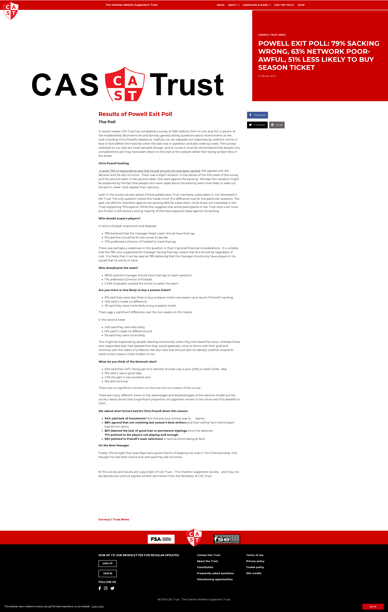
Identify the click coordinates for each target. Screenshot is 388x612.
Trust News (278, 34)
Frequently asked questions (215, 573)
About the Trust (207, 561)
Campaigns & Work (255, 4)
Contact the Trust (208, 555)
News (220, 4)
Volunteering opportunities (215, 579)
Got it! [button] (373, 606)
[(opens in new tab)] (161, 539)
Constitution (205, 567)
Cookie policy (255, 567)
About (232, 4)
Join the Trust (284, 4)
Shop (301, 4)
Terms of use (255, 555)
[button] (239, 5)
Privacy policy (255, 561)
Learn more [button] (98, 606)
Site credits (253, 573)
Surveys (263, 34)
